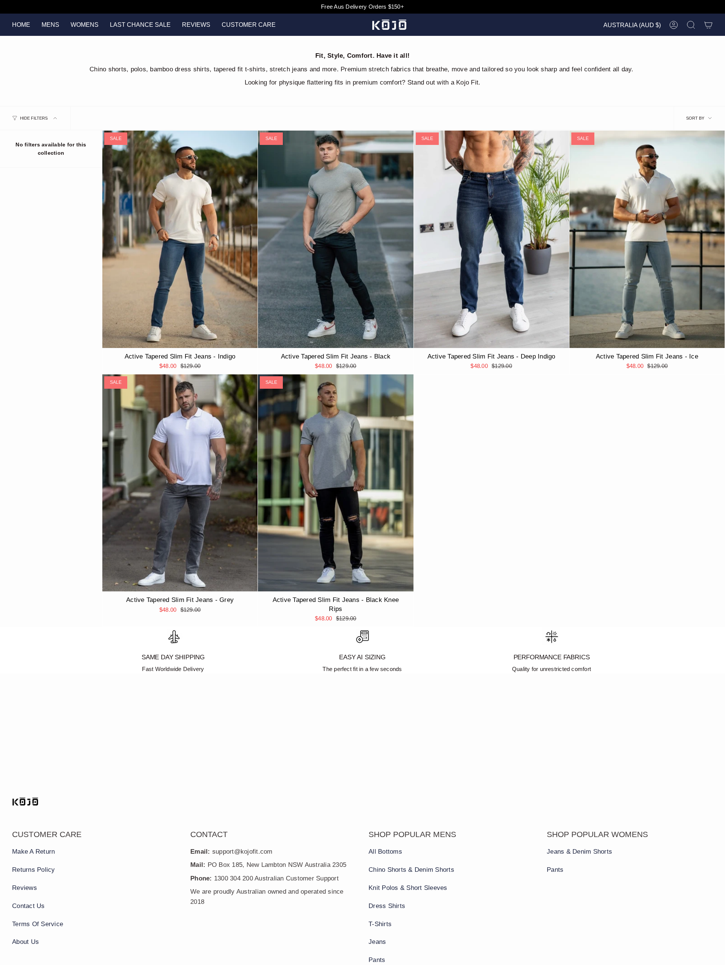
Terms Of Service (37, 924)
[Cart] (708, 24)
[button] (50, 24)
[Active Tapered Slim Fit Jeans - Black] (335, 239)
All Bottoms (385, 851)
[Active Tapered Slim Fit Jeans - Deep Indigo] (491, 239)
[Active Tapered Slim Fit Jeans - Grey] (180, 483)
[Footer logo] (25, 801)
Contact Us (28, 906)
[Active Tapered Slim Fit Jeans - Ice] (647, 239)
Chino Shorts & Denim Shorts (411, 869)
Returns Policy (33, 869)
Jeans (377, 941)
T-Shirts (380, 924)
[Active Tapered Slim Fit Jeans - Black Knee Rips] (335, 483)
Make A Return (33, 851)
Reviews (24, 887)
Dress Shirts (387, 906)
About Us (25, 941)
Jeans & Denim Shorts (579, 851)
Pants (377, 959)
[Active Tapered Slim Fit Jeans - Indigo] (180, 239)
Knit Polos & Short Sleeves (408, 887)
